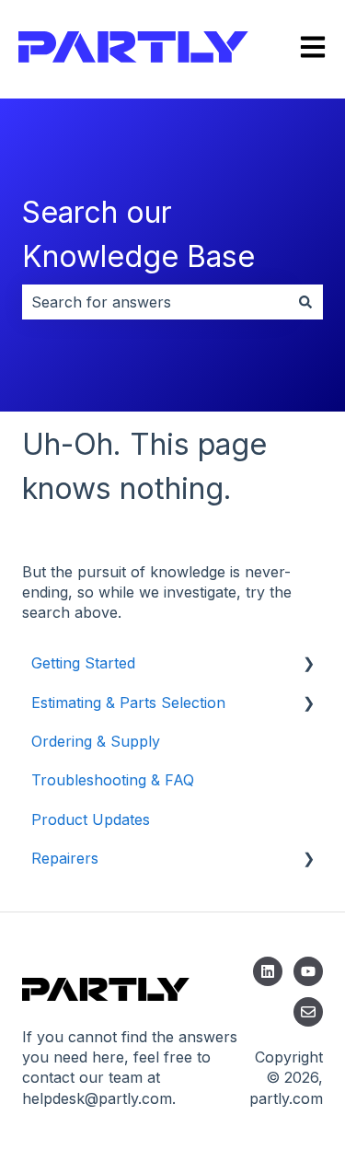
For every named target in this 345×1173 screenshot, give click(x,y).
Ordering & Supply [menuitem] (95, 741)
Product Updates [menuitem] (90, 819)
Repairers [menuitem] (64, 858)
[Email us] (308, 1012)
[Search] (305, 302)
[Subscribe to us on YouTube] (308, 971)
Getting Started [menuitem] (83, 663)
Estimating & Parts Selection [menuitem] (128, 702)
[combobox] (155, 302)
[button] (308, 664)
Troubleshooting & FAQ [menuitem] (112, 780)
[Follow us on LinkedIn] (267, 971)
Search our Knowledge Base (138, 234)
